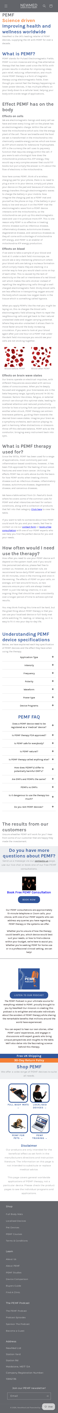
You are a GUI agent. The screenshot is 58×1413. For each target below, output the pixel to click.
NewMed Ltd (23, 1408)
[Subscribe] (47, 1396)
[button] (6, 6)
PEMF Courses (14, 1234)
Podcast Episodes (16, 1317)
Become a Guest (15, 1331)
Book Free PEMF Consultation (29, 892)
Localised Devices (16, 1221)
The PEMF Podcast (16, 1311)
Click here (36, 509)
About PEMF (13, 1265)
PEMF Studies (13, 1272)
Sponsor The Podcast (18, 1324)
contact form (29, 526)
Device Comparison (17, 1279)
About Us (11, 1259)
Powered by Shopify (39, 1408)
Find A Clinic (13, 1292)
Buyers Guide (13, 1285)
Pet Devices (12, 1227)
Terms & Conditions (17, 1240)
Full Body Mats (14, 1214)
